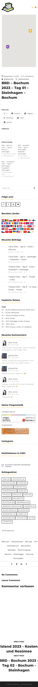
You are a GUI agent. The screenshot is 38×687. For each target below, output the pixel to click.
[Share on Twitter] (17, 564)
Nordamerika (23, 502)
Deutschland (23, 79)
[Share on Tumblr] (26, 564)
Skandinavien (9, 514)
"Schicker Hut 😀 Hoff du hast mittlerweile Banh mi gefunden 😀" (17, 385)
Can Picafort (18, 479)
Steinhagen (8, 518)
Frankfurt (20, 487)
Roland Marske (9, 510)
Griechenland (9, 491)
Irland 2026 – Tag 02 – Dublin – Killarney (21, 248)
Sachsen (23, 510)
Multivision (8, 502)
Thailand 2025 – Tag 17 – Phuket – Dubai (21, 278)
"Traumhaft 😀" (7, 397)
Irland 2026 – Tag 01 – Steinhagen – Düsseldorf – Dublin (22, 258)
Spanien (22, 514)
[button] (7, 47)
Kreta (27, 494)
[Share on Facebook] (12, 564)
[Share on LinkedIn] (21, 564)
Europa (22, 483)
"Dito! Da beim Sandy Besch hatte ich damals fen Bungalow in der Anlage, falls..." (18, 349)
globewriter (8, 79)
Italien (6, 494)
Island (22, 491)
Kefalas (17, 494)
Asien (6, 479)
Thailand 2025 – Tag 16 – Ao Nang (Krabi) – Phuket (22, 288)
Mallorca (18, 498)
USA (31, 518)
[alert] (19, 465)
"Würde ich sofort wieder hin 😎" (14, 373)
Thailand (21, 518)
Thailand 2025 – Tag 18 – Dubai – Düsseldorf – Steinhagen (22, 268)
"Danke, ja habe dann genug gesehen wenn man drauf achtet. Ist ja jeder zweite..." (17, 362)
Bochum (6, 542)
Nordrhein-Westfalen (12, 506)
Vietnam (7, 522)
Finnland (7, 487)
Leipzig (6, 498)
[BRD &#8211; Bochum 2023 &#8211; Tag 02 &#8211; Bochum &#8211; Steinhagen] (10, 150)
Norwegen (29, 506)
